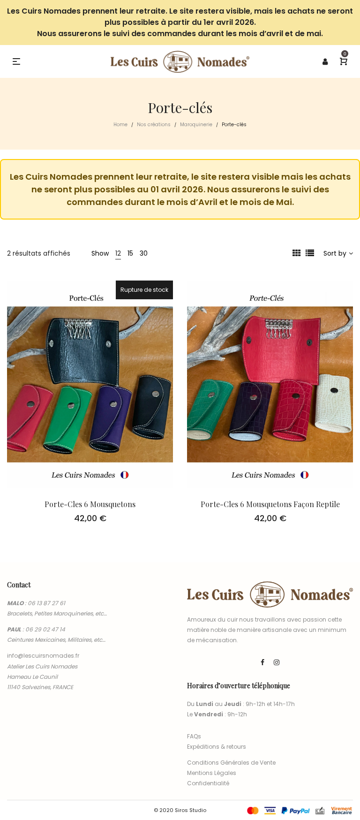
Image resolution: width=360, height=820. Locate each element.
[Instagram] (276, 662)
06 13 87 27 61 (46, 603)
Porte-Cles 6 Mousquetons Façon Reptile (270, 504)
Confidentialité (208, 783)
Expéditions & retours (216, 747)
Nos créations (154, 124)
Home (120, 124)
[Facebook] (262, 662)
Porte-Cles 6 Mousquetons (90, 504)
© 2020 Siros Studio (180, 810)
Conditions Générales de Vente (231, 763)
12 (118, 253)
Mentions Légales (211, 773)
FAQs (194, 736)
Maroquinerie (196, 124)
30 (144, 253)
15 (130, 253)
